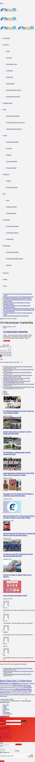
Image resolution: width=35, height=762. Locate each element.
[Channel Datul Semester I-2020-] (12, 592)
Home (8, 51)
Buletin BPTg (10, 239)
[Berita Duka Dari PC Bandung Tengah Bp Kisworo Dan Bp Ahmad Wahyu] (6, 530)
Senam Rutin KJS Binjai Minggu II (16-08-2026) (16, 315)
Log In (2, 761)
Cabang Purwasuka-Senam (21, 694)
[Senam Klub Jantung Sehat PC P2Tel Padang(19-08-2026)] (12, 428)
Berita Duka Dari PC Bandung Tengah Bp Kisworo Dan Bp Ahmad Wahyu (19, 534)
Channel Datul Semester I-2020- (15, 595)
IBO (4, 194)
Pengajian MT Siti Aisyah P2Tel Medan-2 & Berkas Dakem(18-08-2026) (18, 495)
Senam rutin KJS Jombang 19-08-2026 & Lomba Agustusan (18, 308)
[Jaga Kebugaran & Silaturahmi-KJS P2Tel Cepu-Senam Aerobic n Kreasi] (12, 470)
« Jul (1, 359)
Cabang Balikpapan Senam (6, 685)
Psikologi (9, 155)
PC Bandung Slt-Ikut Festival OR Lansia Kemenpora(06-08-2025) (18, 555)
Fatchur (5, 326)
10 (1, 352)
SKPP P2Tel (10, 70)
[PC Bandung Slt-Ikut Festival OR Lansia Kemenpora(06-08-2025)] (12, 551)
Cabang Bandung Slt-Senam (21, 685)
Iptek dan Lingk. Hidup (13, 142)
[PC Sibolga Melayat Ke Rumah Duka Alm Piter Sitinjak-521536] (12, 408)
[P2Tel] (17, 30)
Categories (2, 699)
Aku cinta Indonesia (12, 161)
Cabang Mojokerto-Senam (26, 692)
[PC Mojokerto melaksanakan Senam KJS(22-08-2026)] (12, 449)
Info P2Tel (6, 44)
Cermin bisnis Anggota (12, 232)
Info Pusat (9, 57)
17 (1, 354)
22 (9, 354)
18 (2, 354)
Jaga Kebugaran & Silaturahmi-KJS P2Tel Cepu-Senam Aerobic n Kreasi (18, 474)
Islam (8, 200)
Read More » (6, 341)
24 (1, 355)
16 (10, 352)
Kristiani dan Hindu (12, 206)
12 (4, 352)
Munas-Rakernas (7, 713)
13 (5, 352)
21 (7, 354)
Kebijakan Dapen (7, 103)
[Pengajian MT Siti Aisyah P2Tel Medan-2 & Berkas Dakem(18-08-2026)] (12, 490)
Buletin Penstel (10, 83)
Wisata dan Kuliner (11, 168)
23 (10, 354)
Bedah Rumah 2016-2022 (13, 96)
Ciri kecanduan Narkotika (15, 331)
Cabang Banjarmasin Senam (7, 687)
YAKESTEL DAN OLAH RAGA (16, 122)
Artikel (5, 135)
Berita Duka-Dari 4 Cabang (26, 683)
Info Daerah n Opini (12, 64)
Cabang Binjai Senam (19, 687)
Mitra (4, 109)
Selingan (9, 181)
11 (2, 352)
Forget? (17, 750)
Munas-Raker (6, 245)
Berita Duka (10, 77)
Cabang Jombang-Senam (19, 691)
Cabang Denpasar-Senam (23, 689)
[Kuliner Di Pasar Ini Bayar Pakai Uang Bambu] (12, 571)
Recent (5, 391)
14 (7, 352)
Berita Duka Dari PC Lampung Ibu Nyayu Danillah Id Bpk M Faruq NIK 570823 (18, 517)
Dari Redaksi (6, 38)
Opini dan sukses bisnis (13, 226)
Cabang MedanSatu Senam (15, 692)
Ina (4, 655)
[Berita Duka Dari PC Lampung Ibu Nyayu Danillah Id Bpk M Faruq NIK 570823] (12, 512)
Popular (5, 392)
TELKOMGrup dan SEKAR (14, 129)
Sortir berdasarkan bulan (6, 362)
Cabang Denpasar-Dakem (9, 689)
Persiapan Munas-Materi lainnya (15, 258)
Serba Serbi (6, 174)
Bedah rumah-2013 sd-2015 (14, 90)
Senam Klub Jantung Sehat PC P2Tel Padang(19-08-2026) (18, 297)
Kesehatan (9, 148)
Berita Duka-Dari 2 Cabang (13, 680)
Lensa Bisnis (6, 219)
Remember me (5, 752)
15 (9, 352)
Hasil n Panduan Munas (13, 252)
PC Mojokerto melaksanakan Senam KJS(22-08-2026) (17, 298)
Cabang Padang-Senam (6, 694)
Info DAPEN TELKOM (13, 116)
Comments (6, 394)
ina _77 (5, 607)
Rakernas (9, 265)
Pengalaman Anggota (12, 187)
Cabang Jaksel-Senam (5, 691)
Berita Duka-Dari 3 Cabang (16, 681)
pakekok (5, 632)
